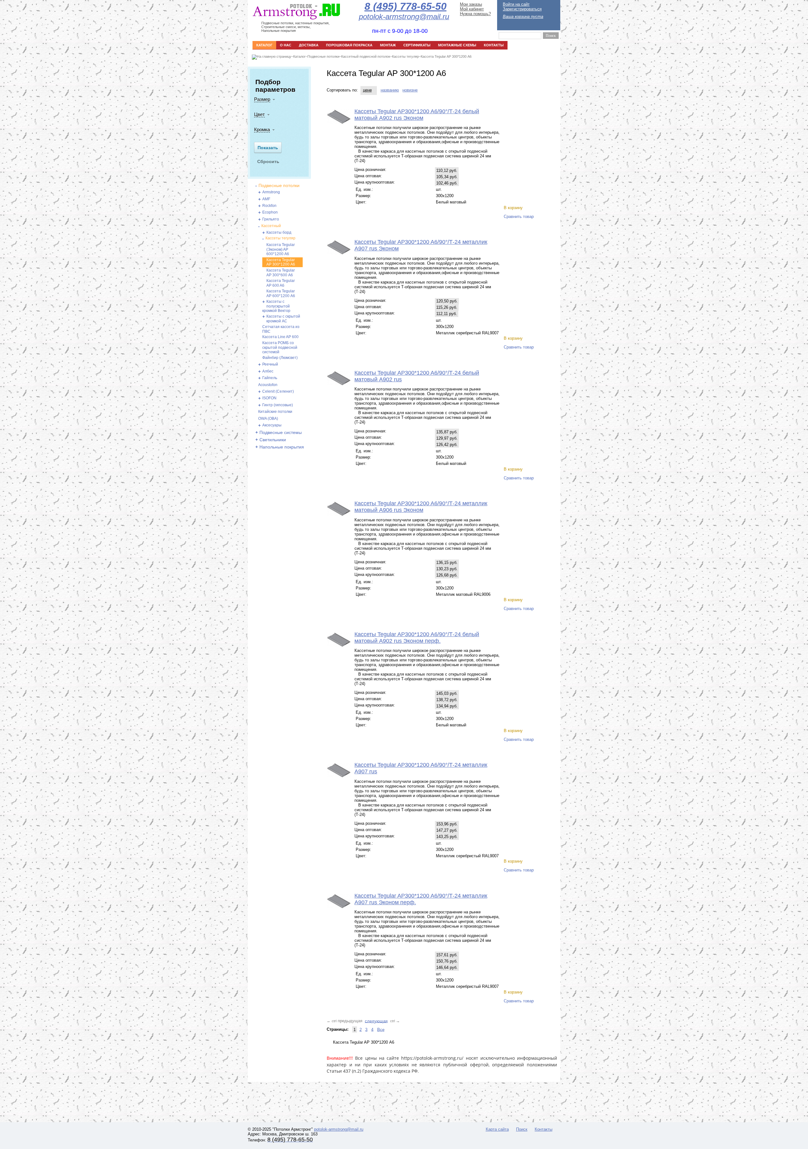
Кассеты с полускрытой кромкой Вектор (276, 306)
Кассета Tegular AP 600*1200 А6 (280, 293)
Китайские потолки (275, 411)
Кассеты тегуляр (405, 56)
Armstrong (271, 192)
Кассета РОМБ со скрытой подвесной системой (279, 347)
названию (390, 90)
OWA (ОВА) (268, 418)
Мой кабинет (472, 9)
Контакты (543, 1129)
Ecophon (270, 212)
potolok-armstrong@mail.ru (338, 1129)
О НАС (285, 45)
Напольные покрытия (281, 446)
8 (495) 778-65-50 (406, 6)
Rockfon (269, 205)
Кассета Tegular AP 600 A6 (280, 283)
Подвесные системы (280, 432)
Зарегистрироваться (522, 9)
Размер (262, 99)
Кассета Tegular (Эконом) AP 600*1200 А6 (280, 249)
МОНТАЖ (388, 45)
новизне (410, 90)
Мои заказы (471, 4)
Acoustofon (267, 385)
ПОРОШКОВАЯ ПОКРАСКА (349, 45)
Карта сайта (497, 1129)
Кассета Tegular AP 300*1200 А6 (446, 56)
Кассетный (271, 226)
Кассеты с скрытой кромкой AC (283, 318)
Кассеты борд (278, 232)
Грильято (270, 219)
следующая (376, 1020)
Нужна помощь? (475, 13)
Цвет (259, 114)
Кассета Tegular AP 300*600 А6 (280, 272)
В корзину (513, 207)
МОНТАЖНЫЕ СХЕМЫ (457, 45)
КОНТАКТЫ (494, 45)
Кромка (262, 129)
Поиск (521, 1129)
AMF (266, 199)
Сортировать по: (342, 90)
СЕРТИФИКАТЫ (417, 45)
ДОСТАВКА (308, 45)
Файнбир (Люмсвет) (280, 357)
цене (367, 90)
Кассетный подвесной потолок (365, 56)
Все (380, 1029)
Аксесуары (272, 425)
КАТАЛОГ (264, 45)
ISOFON (269, 398)
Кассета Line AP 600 (280, 337)
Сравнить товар (519, 216)
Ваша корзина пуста (523, 16)
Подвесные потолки (323, 56)
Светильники (272, 439)
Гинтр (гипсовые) (277, 405)
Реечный (270, 364)
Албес (267, 371)
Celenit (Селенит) (278, 391)
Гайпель (269, 378)
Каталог (299, 56)
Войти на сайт (516, 4)
